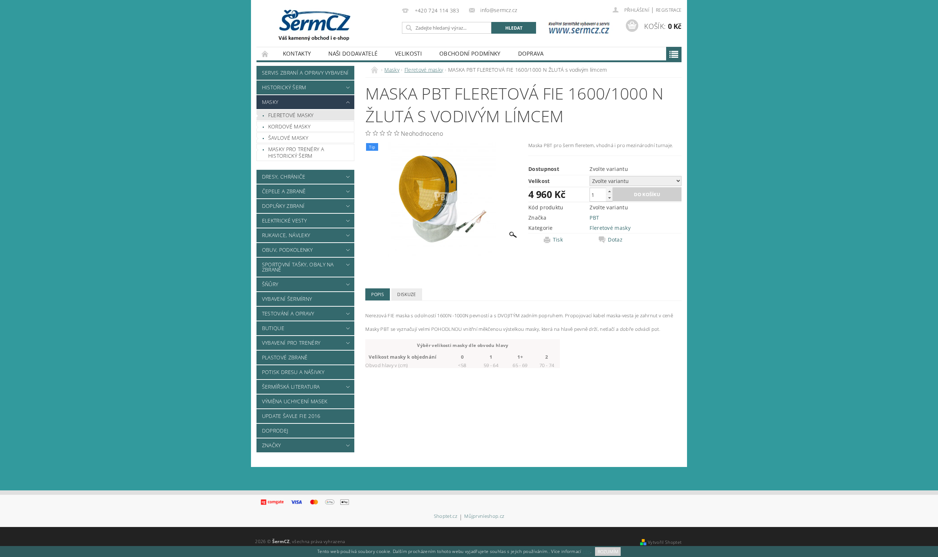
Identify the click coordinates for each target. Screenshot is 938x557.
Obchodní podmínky (469, 53)
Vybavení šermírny (287, 298)
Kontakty (297, 53)
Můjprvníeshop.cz (484, 516)
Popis (377, 294)
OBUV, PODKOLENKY (287, 249)
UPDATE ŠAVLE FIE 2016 (291, 415)
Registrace (669, 10)
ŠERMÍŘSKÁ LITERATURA (291, 386)
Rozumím (608, 552)
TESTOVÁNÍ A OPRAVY (288, 313)
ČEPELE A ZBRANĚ (284, 191)
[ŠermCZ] (313, 24)
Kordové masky (289, 126)
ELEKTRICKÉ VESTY (284, 220)
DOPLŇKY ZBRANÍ (283, 205)
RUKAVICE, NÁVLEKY (286, 235)
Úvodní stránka (265, 53)
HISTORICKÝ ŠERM (284, 87)
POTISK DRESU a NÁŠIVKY (293, 372)
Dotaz (615, 239)
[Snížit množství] (609, 197)
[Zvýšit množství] (609, 191)
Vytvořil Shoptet (665, 542)
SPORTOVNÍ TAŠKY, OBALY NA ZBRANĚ (298, 267)
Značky (271, 445)
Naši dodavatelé (352, 53)
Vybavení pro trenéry (291, 342)
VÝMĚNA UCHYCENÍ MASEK (295, 401)
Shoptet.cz (445, 516)
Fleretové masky (291, 115)
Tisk (558, 239)
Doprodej (275, 430)
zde (586, 552)
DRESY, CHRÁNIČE (284, 176)
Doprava (531, 53)
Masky (270, 101)
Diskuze (406, 294)
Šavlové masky (288, 137)
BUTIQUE (273, 328)
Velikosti (408, 53)
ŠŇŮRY (270, 284)
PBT (594, 217)
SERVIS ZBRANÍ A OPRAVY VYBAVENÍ (305, 72)
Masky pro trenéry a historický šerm (296, 152)
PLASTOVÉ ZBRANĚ (285, 357)
